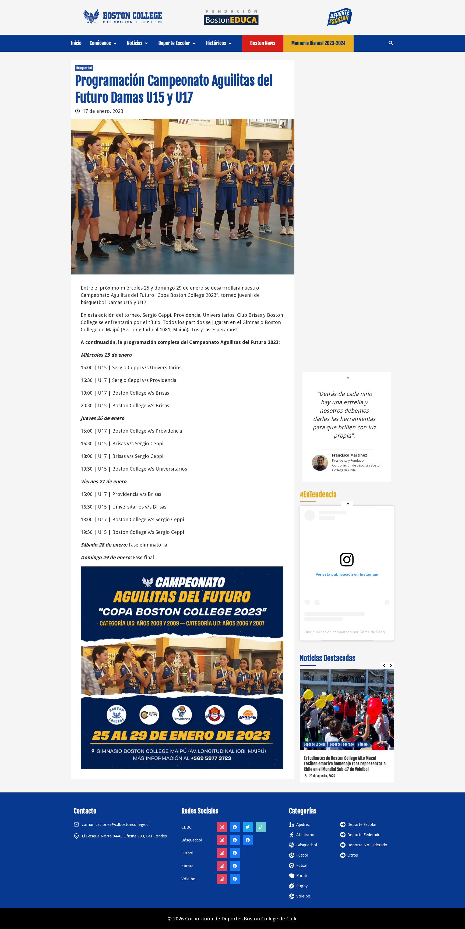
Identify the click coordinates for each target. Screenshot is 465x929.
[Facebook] (234, 827)
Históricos (216, 43)
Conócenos (100, 43)
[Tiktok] (260, 827)
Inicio (76, 43)
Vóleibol (363, 744)
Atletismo (305, 834)
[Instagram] (222, 827)
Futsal (301, 865)
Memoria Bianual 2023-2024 (318, 43)
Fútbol (302, 855)
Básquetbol (84, 68)
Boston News (262, 43)
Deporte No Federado (367, 845)
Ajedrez (303, 824)
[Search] (390, 43)
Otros (352, 855)
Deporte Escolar (174, 43)
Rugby (302, 885)
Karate (302, 875)
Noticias (134, 43)
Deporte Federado (342, 744)
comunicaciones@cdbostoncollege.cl (115, 824)
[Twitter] (247, 827)
